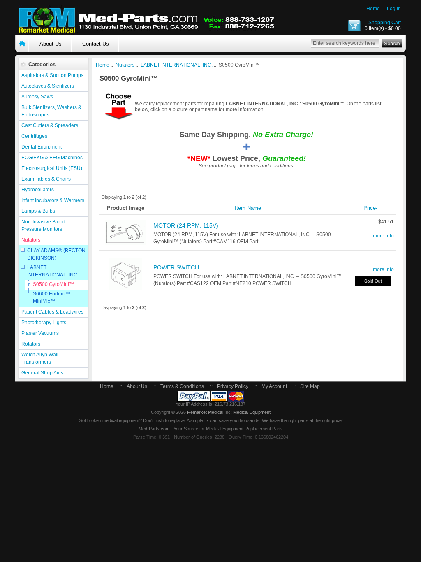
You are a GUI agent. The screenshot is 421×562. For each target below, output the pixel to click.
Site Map (310, 386)
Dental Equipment (41, 147)
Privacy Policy (232, 386)
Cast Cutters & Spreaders (49, 125)
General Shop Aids (42, 373)
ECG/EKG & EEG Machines (52, 157)
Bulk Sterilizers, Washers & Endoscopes (51, 111)
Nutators (30, 240)
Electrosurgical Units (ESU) (51, 168)
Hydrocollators (37, 190)
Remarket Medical (205, 412)
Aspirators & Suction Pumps (52, 75)
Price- (370, 208)
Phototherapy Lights (43, 322)
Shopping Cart (384, 23)
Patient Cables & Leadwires (52, 312)
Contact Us (95, 44)
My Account (274, 386)
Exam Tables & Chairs (46, 179)
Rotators (30, 344)
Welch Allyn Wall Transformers (39, 358)
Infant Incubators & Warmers (52, 200)
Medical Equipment (252, 412)
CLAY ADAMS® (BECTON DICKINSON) (56, 254)
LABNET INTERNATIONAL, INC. (53, 271)
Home (373, 9)
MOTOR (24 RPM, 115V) (185, 225)
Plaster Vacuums (40, 333)
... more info (381, 236)
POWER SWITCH (176, 267)
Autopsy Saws (37, 97)
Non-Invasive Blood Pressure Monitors (43, 225)
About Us (50, 44)
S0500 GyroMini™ (53, 284)
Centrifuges (34, 136)
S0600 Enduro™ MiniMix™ (51, 297)
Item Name (248, 208)
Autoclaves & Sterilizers (47, 86)
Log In (394, 9)
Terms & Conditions (182, 386)
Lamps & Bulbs (38, 211)
